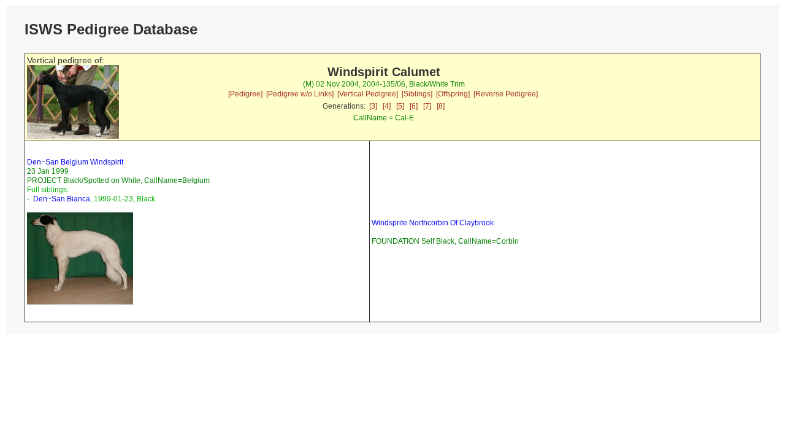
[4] (387, 106)
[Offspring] (453, 94)
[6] (414, 106)
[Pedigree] (245, 94)
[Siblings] (417, 94)
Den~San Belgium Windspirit (75, 162)
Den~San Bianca (61, 199)
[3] (373, 106)
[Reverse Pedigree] (505, 94)
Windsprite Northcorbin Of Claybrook (433, 223)
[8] (441, 106)
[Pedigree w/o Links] (300, 94)
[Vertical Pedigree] (367, 94)
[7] (427, 106)
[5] (400, 106)
